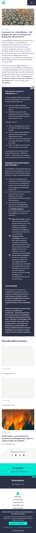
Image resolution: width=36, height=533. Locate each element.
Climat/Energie (18, 499)
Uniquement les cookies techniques (18, 527)
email (23, 455)
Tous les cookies (17, 523)
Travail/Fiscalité (18, 502)
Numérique (18, 496)
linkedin (20, 455)
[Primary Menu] (31, 3)
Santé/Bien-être (18, 505)
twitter (16, 455)
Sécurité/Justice (18, 508)
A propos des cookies (18, 530)
